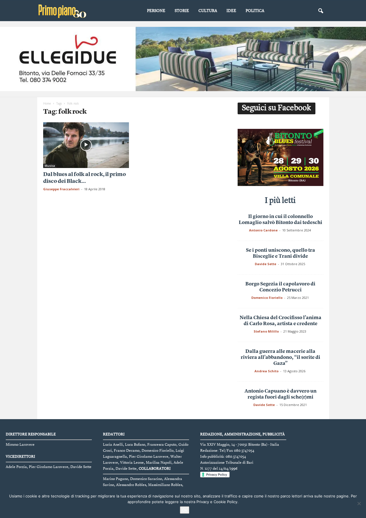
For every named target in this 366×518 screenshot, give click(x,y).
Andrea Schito (266, 371)
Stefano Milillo (266, 331)
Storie (182, 11)
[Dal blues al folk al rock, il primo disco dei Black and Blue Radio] (86, 145)
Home (47, 103)
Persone (156, 11)
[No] (359, 503)
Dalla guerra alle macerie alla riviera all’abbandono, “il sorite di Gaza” (280, 357)
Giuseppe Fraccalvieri (61, 189)
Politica (255, 11)
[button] (320, 11)
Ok (184, 510)
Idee (231, 11)
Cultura (207, 11)
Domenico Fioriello (267, 297)
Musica (50, 166)
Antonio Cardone (263, 230)
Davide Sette (265, 264)
